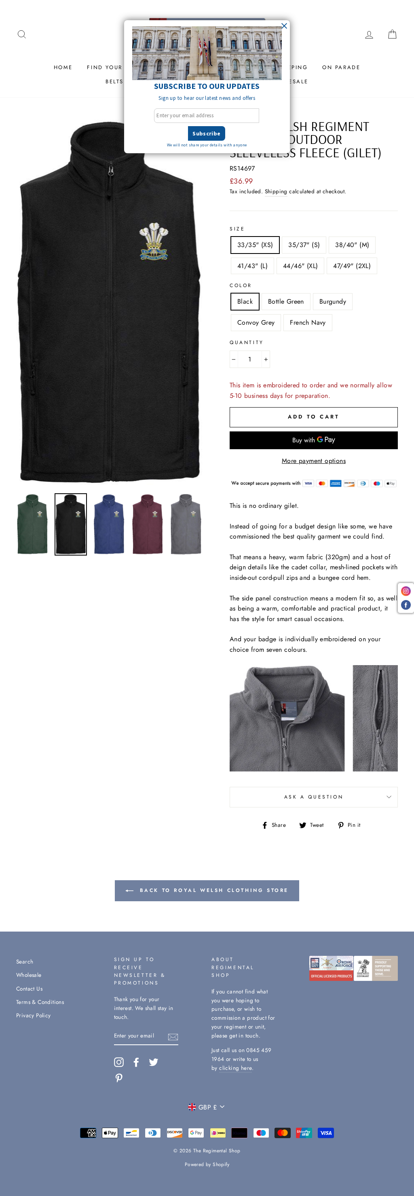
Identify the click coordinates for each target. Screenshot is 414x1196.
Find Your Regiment (122, 67)
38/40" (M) (352, 244)
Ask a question (313, 797)
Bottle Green (286, 301)
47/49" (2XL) (352, 265)
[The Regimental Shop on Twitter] (153, 1062)
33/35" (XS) (255, 244)
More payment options (314, 460)
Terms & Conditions (40, 1002)
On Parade (341, 67)
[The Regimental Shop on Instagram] (119, 1062)
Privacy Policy (33, 1015)
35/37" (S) (304, 244)
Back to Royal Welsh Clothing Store (213, 890)
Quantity (247, 342)
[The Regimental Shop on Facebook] (136, 1062)
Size (237, 228)
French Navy (307, 322)
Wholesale (29, 975)
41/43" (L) (252, 265)
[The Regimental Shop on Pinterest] (119, 1078)
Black (245, 301)
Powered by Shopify (207, 1164)
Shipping (276, 191)
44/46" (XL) (300, 265)
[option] (109, 304)
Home (63, 67)
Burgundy (332, 301)
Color (241, 285)
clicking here (235, 1068)
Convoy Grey (256, 322)
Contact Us (29, 989)
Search (24, 961)
